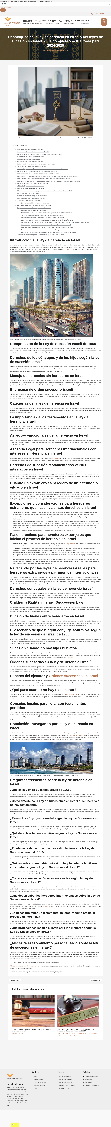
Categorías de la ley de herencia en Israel (30, 161)
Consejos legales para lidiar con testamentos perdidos (33, 203)
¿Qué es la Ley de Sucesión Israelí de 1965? (34, 210)
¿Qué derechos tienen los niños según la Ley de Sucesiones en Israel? (42, 217)
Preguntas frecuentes (33, 22)
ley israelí (62, 1035)
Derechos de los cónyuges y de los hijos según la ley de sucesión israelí (39, 154)
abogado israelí (70, 543)
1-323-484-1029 (99, 14)
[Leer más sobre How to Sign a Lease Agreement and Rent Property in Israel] (33, 1011)
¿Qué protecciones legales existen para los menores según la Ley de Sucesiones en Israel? (48, 232)
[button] (43, 22)
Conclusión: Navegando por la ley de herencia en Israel (34, 205)
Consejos (68, 1035)
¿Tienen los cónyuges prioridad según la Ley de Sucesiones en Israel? (41, 215)
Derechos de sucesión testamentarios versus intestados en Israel (37, 171)
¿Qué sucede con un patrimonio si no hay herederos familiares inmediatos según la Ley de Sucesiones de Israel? (54, 222)
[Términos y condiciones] (91, 1085)
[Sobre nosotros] (37, 1079)
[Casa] (34, 1076)
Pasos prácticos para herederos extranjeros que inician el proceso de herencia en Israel (44, 178)
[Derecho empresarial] (65, 1082)
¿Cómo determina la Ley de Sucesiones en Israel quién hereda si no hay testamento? (46, 213)
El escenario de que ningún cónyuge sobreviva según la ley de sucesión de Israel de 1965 (44, 191)
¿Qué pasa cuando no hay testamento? (29, 200)
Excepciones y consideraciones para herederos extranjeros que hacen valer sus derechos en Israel (47, 176)
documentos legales (39, 887)
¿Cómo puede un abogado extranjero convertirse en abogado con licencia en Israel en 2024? (75, 1030)
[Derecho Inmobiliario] (65, 1079)
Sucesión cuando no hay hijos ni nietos (29, 193)
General (91, 1033)
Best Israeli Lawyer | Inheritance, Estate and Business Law (48, 20)
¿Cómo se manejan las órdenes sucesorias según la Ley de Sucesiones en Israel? (45, 225)
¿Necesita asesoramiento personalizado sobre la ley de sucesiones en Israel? (41, 234)
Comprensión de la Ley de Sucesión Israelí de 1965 (33, 152)
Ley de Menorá (12, 23)
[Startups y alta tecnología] (66, 1085)
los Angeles (68, 249)
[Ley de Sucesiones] (64, 1076)
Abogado (68, 1033)
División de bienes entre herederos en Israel (30, 188)
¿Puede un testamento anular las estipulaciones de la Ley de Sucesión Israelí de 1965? (47, 220)
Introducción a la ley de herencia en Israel (30, 149)
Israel (58, 1035)
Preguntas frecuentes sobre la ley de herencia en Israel (34, 208)
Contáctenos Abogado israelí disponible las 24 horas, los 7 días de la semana (56, 23)
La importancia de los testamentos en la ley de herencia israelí (36, 164)
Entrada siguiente (96, 980)
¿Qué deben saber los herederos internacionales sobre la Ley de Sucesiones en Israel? (47, 227)
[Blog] (34, 1088)
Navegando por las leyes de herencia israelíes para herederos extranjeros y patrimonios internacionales (49, 181)
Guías (95, 1033)
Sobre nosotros (82, 20)
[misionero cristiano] (64, 1088)
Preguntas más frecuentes (81, 1033)
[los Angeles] (87, 1082)
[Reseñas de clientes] (39, 1082)
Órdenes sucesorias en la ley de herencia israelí (32, 195)
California (71, 735)
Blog (68, 22)
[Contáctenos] (87, 1079)
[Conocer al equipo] (38, 1085)
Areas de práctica (54, 22)
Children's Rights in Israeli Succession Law (30, 186)
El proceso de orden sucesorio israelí (28, 159)
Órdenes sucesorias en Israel (73, 676)
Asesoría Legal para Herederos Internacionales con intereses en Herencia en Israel (42, 169)
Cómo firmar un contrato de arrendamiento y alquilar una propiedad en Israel (32, 1030)
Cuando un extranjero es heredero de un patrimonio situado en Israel (38, 174)
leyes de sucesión (71, 694)
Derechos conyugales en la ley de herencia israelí (32, 183)
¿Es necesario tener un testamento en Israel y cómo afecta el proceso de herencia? (45, 230)
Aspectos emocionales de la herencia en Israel (31, 166)
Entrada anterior (15, 980)
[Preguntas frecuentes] (90, 1076)
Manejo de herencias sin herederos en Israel (30, 157)
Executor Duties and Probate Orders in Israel (31, 198)
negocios (70, 657)
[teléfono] (92, 14)
